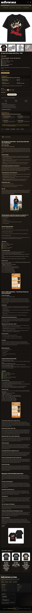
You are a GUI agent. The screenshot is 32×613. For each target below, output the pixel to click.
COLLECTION (12, 7)
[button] (28, 2)
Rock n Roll (19, 7)
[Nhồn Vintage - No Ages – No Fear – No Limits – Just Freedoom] (9, 2)
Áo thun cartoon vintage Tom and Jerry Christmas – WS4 (6, 566)
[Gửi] (30, 5)
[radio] (2, 90)
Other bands (26, 7)
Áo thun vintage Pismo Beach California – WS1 (25, 565)
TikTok (18, 590)
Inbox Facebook (19, 587)
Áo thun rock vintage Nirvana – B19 (16, 564)
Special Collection (4, 590)
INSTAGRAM (8, 70)
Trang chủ (5, 7)
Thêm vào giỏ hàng (12, 94)
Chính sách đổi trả (16, 607)
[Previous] (1, 28)
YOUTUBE (3, 525)
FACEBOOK (3, 70)
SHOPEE (3, 526)
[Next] (30, 28)
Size (1, 88)
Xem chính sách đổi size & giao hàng (6, 109)
